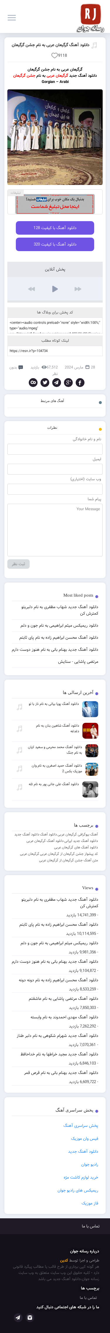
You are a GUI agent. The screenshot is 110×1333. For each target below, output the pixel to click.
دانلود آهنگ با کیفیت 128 (55, 228)
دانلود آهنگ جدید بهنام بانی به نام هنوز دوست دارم (55, 961)
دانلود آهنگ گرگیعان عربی (45, 841)
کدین (64, 1260)
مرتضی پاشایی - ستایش (78, 661)
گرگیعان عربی (29, 854)
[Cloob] (33, 382)
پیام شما (94, 499)
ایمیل (97, 459)
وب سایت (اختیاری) (85, 479)
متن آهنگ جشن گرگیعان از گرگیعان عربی (68, 860)
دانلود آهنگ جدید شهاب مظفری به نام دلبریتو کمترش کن (59, 902)
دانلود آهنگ (48, 834)
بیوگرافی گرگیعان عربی (73, 834)
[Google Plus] (68, 382)
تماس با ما (91, 1226)
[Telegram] (56, 382)
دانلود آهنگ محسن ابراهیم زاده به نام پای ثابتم (58, 924)
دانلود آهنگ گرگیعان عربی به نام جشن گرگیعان (50, 45)
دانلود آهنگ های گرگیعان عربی (76, 847)
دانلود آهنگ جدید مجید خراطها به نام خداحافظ (59, 1054)
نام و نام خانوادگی (87, 439)
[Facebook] (80, 382)
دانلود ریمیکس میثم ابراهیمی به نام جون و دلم (59, 943)
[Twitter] (44, 382)
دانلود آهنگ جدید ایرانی (81, 841)
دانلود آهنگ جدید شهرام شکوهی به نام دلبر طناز (57, 1035)
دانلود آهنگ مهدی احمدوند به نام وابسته (64, 1017)
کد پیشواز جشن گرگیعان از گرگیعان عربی (69, 854)
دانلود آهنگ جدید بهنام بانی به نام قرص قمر (61, 1073)
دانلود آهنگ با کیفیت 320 (55, 244)
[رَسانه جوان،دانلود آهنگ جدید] (92, 16)
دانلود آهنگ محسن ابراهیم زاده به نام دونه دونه (58, 980)
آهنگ (94, 834)
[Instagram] (30, 1317)
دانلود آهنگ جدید (26, 834)
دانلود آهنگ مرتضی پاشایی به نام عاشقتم (63, 998)
